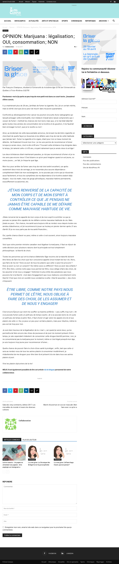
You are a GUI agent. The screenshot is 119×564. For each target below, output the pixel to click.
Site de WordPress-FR (91, 167)
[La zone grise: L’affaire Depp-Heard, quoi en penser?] (65, 453)
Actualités (34, 21)
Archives (103, 21)
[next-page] (7, 471)
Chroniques (76, 21)
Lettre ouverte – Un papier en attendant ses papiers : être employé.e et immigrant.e (13, 465)
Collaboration (9, 47)
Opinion (11, 27)
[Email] (31, 52)
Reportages (90, 21)
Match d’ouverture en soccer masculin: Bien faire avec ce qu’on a (60, 406)
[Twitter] (10, 52)
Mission (27, 1)
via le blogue (49, 370)
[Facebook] (111, 1)
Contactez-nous (51, 1)
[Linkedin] (114, 1)
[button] (113, 21)
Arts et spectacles (50, 21)
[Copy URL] (37, 52)
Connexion (87, 157)
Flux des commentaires (92, 164)
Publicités (41, 1)
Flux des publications (91, 160)
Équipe (34, 1)
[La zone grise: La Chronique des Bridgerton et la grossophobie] (39, 453)
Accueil (21, 1)
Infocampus (19, 21)
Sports (65, 21)
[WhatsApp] (21, 52)
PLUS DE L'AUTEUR (29, 440)
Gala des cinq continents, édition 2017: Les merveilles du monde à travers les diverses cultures (19, 407)
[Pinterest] (15, 52)
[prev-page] (4, 471)
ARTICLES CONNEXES (12, 440)
